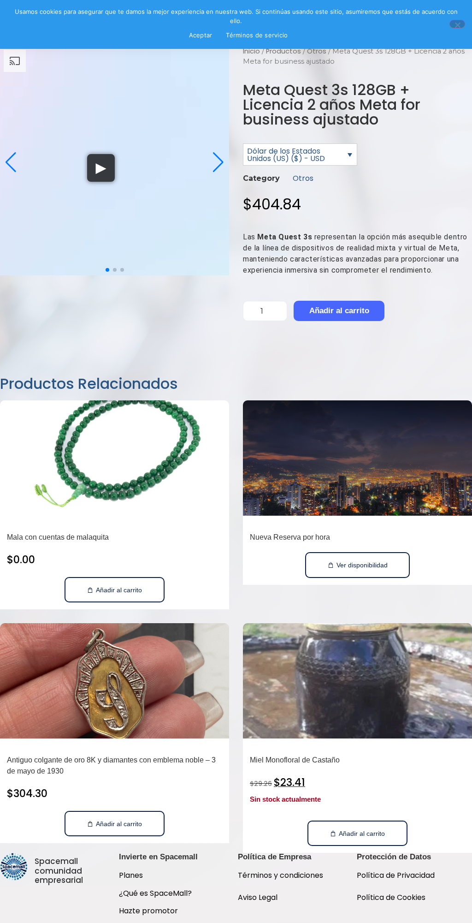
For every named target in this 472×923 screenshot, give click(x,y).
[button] (11, 162)
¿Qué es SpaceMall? (155, 893)
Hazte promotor (148, 910)
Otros (316, 51)
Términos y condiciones (280, 875)
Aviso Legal (257, 897)
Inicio (251, 51)
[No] (457, 24)
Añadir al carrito (339, 310)
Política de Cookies (391, 897)
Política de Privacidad (397, 875)
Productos (283, 51)
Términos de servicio (257, 35)
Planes (131, 875)
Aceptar (200, 35)
